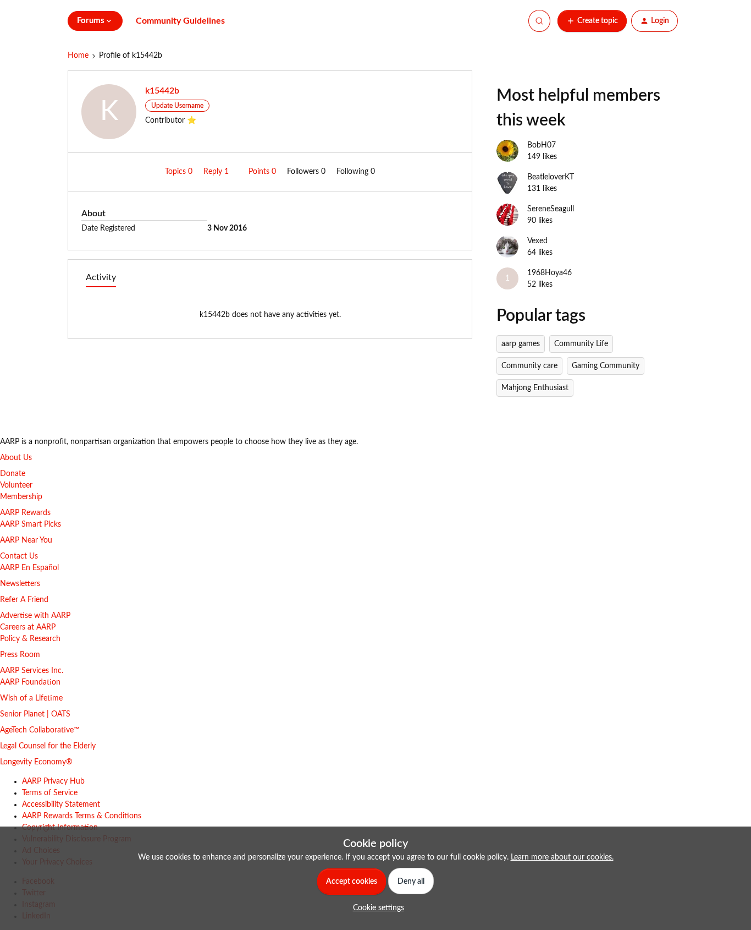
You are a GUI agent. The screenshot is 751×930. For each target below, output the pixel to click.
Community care (529, 366)
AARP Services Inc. (31, 671)
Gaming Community (605, 366)
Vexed (537, 241)
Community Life (581, 344)
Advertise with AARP (35, 616)
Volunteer (16, 485)
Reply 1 (217, 172)
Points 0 (263, 172)
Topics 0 (180, 172)
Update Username (177, 105)
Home (78, 55)
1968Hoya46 (549, 273)
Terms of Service (50, 793)
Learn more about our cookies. (562, 857)
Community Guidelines (180, 21)
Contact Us (19, 556)
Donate (12, 474)
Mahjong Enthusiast (534, 388)
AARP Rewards (25, 513)
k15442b (162, 90)
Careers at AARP (28, 627)
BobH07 (541, 145)
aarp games (520, 344)
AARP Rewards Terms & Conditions (81, 816)
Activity (101, 277)
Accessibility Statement (61, 804)
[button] (592, 21)
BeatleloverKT (550, 177)
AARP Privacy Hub (53, 781)
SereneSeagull (550, 209)
